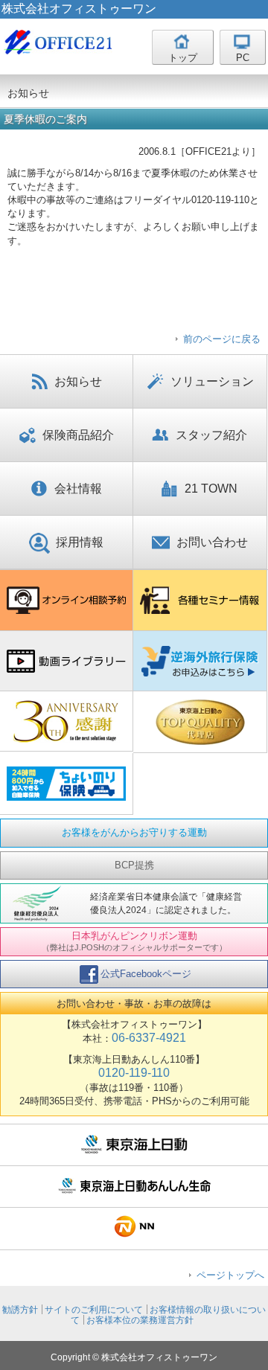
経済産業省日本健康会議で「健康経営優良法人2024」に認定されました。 (166, 903)
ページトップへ (230, 1275)
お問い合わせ (212, 542)
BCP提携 (134, 865)
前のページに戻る (222, 339)
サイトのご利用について (94, 1309)
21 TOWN (211, 488)
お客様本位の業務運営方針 (140, 1320)
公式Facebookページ (145, 973)
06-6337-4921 (149, 1037)
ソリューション (212, 381)
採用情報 (79, 542)
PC (242, 57)
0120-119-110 (134, 1072)
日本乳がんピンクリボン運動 (134, 940)
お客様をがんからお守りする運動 (134, 832)
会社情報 (78, 488)
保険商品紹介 (78, 435)
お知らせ (78, 381)
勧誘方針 (20, 1309)
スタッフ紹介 (211, 435)
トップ (182, 57)
